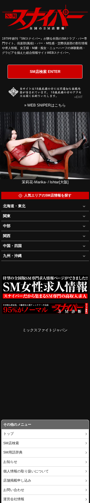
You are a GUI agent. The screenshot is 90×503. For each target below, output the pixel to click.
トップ (8, 434)
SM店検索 (11, 443)
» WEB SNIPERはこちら (45, 105)
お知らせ (10, 462)
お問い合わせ (13, 490)
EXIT (79, 97)
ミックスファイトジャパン (45, 330)
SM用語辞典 (12, 452)
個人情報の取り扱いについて (26, 471)
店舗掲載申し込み (17, 480)
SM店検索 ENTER (45, 71)
